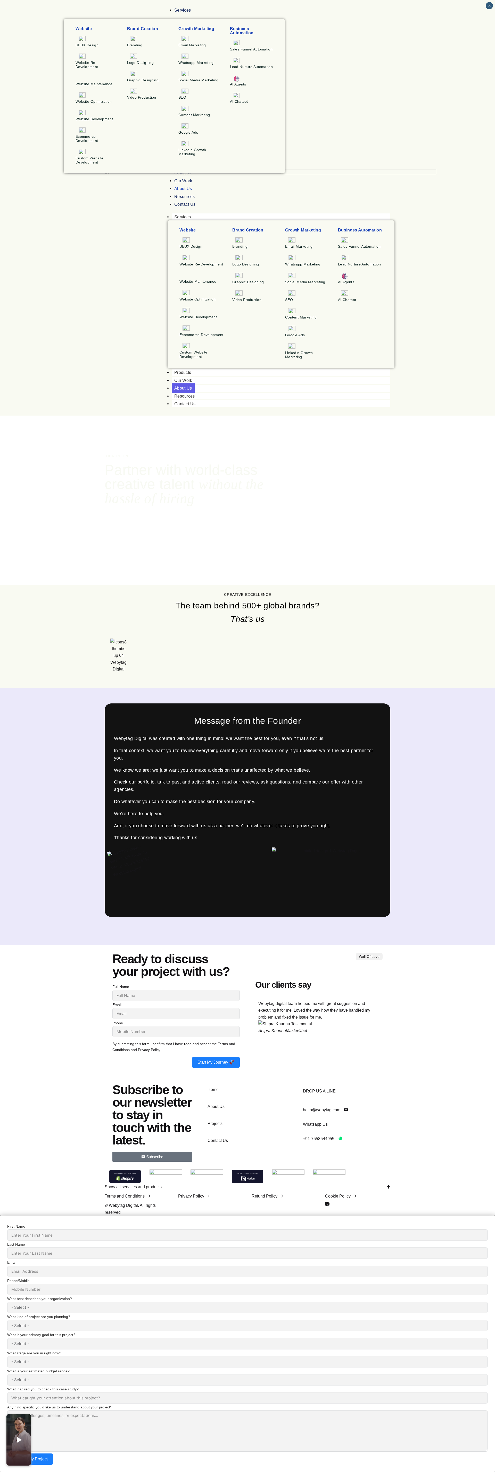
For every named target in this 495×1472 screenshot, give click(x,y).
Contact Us (184, 404)
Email (116, 1005)
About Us (183, 388)
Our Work (183, 380)
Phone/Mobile (18, 1281)
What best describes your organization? (39, 1299)
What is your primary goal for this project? (41, 1335)
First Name (16, 1226)
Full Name (120, 987)
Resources (184, 396)
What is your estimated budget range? (38, 1371)
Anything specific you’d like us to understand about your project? (59, 1407)
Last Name (16, 1244)
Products (182, 372)
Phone (117, 1023)
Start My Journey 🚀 (215, 1062)
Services (182, 217)
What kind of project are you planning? (38, 1317)
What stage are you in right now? (34, 1353)
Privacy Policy (149, 1050)
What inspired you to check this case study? (43, 1389)
